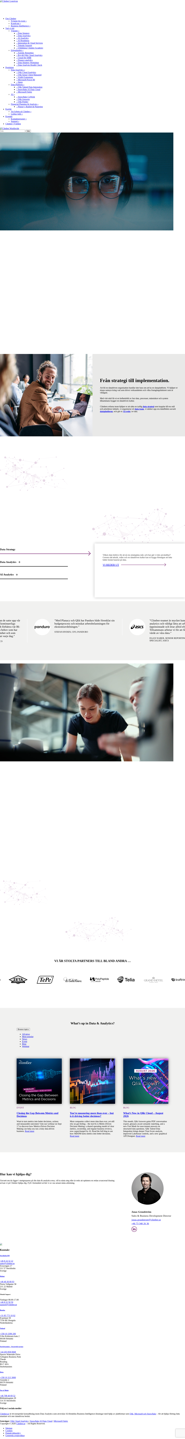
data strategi (148, 406)
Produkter (48, 9)
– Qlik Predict (22, 102)
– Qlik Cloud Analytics (26, 72)
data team (139, 409)
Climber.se (4, 1414)
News (24, 1039)
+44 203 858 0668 (8, 1352)
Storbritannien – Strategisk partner (11, 1346)
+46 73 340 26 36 (140, 1223)
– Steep (19, 82)
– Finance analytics (24, 60)
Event (24, 1041)
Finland (2, 1328)
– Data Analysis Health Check (29, 65)
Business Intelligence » (20, 26)
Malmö (2, 1276)
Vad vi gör (29, 9)
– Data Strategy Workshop (27, 62)
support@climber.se (8, 1304)
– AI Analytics (22, 38)
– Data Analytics (23, 36)
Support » (15, 121)
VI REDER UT (111, 564)
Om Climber (10, 9)
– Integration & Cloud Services (29, 43)
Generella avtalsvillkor (15, 1435)
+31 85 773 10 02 (7, 1315)
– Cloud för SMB (23, 58)
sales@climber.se (7, 1263)
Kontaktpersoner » (19, 119)
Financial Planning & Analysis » (24, 104)
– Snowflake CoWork (25, 97)
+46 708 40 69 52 (7, 1396)
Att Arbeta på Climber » (21, 111)
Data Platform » (17, 84)
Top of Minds (4, 1390)
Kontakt (83, 9)
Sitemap (8, 1428)
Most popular (27, 1036)
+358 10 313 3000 (8, 1377)
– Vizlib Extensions (24, 77)
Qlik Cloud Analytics (19, 1421)
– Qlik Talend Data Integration (29, 87)
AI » (13, 94)
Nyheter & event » (19, 21)
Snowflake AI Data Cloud (41, 1421)
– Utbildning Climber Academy (29, 48)
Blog (24, 1044)
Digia (2, 1372)
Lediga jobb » (17, 114)
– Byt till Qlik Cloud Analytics (29, 55)
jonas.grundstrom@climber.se (146, 1219)
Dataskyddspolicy (13, 1433)
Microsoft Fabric (61, 1421)
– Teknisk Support (24, 45)
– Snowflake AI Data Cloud (28, 89)
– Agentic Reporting (25, 53)
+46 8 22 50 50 (6, 1302)
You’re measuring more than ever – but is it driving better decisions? (92, 1115)
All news (26, 1034)
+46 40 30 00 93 (7, 1282)
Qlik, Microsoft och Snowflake (143, 1414)
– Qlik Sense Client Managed (28, 75)
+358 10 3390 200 (8, 1334)
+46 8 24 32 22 (6, 1261)
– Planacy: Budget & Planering (29, 106)
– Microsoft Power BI (25, 80)
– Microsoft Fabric (24, 92)
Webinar (25, 1046)
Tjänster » (15, 31)
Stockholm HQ (5, 1255)
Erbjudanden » (17, 50)
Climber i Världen (13, 124)
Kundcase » (16, 23)
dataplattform (106, 411)
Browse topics (23, 1029)
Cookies (8, 1430)
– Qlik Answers (23, 99)
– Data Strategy (23, 33)
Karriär (67, 9)
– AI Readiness (22, 40)
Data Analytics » (18, 70)
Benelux (2, 1310)
